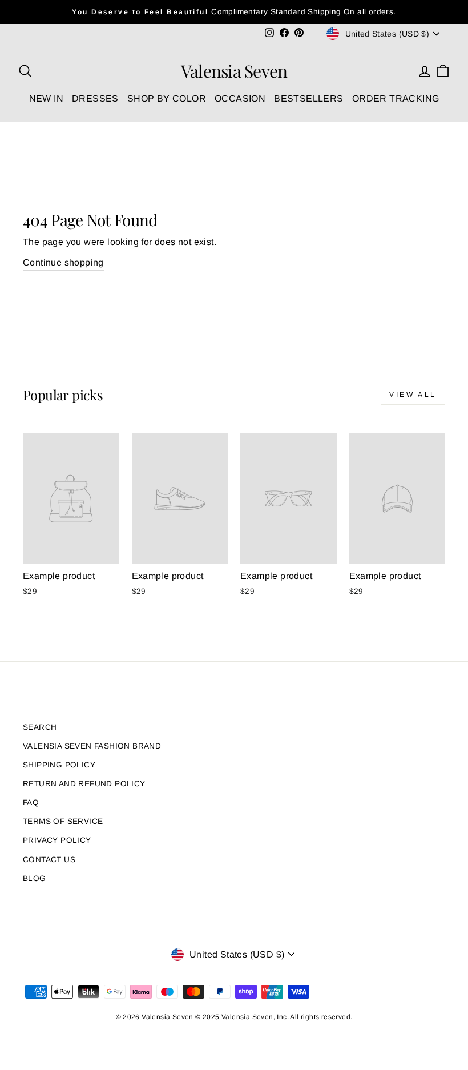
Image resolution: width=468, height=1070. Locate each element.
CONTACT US (49, 859)
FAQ (31, 802)
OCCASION (240, 98)
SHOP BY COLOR (166, 98)
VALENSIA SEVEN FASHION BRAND (92, 746)
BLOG (34, 878)
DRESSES (95, 98)
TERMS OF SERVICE (63, 821)
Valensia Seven (234, 71)
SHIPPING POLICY (59, 765)
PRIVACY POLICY (57, 840)
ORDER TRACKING (395, 98)
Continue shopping (63, 262)
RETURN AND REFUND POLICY (84, 783)
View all (413, 395)
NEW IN (46, 98)
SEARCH (40, 727)
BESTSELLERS (308, 98)
